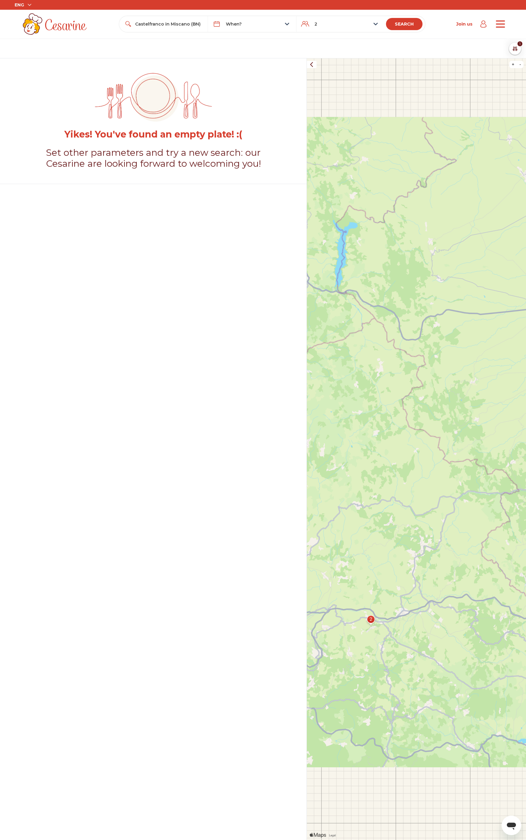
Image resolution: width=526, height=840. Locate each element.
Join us (464, 24)
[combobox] (169, 24)
